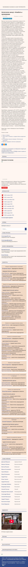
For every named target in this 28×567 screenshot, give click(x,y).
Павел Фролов (5, 273)
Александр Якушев (5, 494)
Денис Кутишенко (6, 316)
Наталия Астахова (7, 160)
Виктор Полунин (5, 466)
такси (10, 18)
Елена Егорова (5, 332)
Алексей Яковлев (6, 382)
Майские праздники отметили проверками (12, 141)
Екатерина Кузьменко (7, 432)
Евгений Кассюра (6, 357)
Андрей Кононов (5, 481)
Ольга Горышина (6, 384)
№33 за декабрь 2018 (9, 215)
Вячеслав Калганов (6, 350)
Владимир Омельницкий (7, 491)
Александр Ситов (6, 377)
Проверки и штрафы (18, 16)
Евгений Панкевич (6, 439)
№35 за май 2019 (8, 210)
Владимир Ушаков (5, 486)
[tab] (14, 271)
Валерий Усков (5, 404)
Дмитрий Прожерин (7, 385)
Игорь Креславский (7, 391)
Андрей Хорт (4, 476)
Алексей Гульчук (5, 489)
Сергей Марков (5, 343)
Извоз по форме (6, 135)
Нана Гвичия (5, 444)
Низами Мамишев (6, 354)
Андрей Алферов (6, 410)
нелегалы (5, 18)
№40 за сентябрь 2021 (9, 199)
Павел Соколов (5, 292)
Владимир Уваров (6, 268)
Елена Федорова (5, 504)
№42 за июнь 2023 (8, 195)
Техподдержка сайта (11, 559)
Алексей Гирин (5, 396)
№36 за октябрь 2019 (9, 208)
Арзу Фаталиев (5, 413)
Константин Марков (7, 277)
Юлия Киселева (6, 286)
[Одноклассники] (4, 144)
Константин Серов (5, 501)
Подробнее (4, 187)
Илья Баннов (5, 447)
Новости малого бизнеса (14, 5)
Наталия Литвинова (7, 330)
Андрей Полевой (6, 407)
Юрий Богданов (6, 448)
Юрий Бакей (5, 303)
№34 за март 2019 (8, 212)
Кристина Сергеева (6, 371)
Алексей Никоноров (6, 496)
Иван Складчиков (6, 364)
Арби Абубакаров (6, 346)
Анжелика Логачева (7, 274)
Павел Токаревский (6, 301)
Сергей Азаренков (6, 452)
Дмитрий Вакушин (5, 461)
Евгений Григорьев (6, 338)
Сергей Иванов (4, 471)
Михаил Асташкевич (6, 469)
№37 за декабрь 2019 (9, 206)
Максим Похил (5, 279)
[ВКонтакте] (2, 144)
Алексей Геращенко (7, 421)
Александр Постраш (7, 399)
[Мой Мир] (6, 144)
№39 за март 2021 (8, 201)
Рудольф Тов (5, 310)
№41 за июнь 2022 (8, 197)
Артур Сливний (5, 402)
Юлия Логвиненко (5, 474)
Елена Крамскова (6, 298)
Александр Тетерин (6, 295)
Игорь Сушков (4, 479)
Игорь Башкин (5, 426)
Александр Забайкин (6, 484)
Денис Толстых (6, 325)
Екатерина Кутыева (6, 280)
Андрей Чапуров (5, 499)
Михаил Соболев (5, 464)
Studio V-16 (18, 559)
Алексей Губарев (6, 369)
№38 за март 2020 (8, 204)
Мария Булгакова (6, 429)
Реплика (4, 156)
